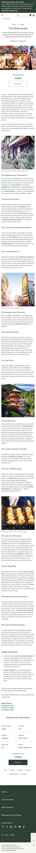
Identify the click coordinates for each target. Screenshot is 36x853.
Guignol (4, 187)
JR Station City (12, 478)
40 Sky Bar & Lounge (15, 456)
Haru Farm (14, 636)
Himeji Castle (27, 426)
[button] (34, 845)
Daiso (11, 366)
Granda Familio (9, 191)
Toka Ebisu (22, 207)
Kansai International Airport (23, 656)
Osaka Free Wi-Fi (9, 670)
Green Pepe (16, 185)
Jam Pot (14, 187)
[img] (34, 2)
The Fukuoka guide (7, 707)
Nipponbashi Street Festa (12, 219)
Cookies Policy (10, 850)
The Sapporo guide (7, 710)
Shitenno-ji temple (26, 257)
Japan (7, 835)
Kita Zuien (19, 554)
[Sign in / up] (34, 15)
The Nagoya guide (7, 705)
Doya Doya (22, 213)
